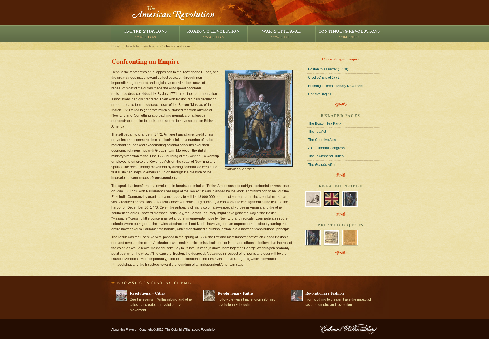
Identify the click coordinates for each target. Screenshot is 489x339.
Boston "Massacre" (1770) (328, 69)
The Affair (322, 165)
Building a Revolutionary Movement (335, 86)
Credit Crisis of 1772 (324, 78)
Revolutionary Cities (147, 293)
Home (115, 46)
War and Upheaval (281, 33)
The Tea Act (317, 132)
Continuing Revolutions (349, 33)
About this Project (123, 329)
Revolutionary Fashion (324, 293)
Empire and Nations (145, 33)
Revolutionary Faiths (235, 293)
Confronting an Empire (175, 46)
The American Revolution (173, 12)
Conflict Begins (319, 94)
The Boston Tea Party (324, 123)
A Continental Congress (326, 148)
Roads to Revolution (213, 33)
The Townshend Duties (326, 156)
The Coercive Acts (322, 140)
